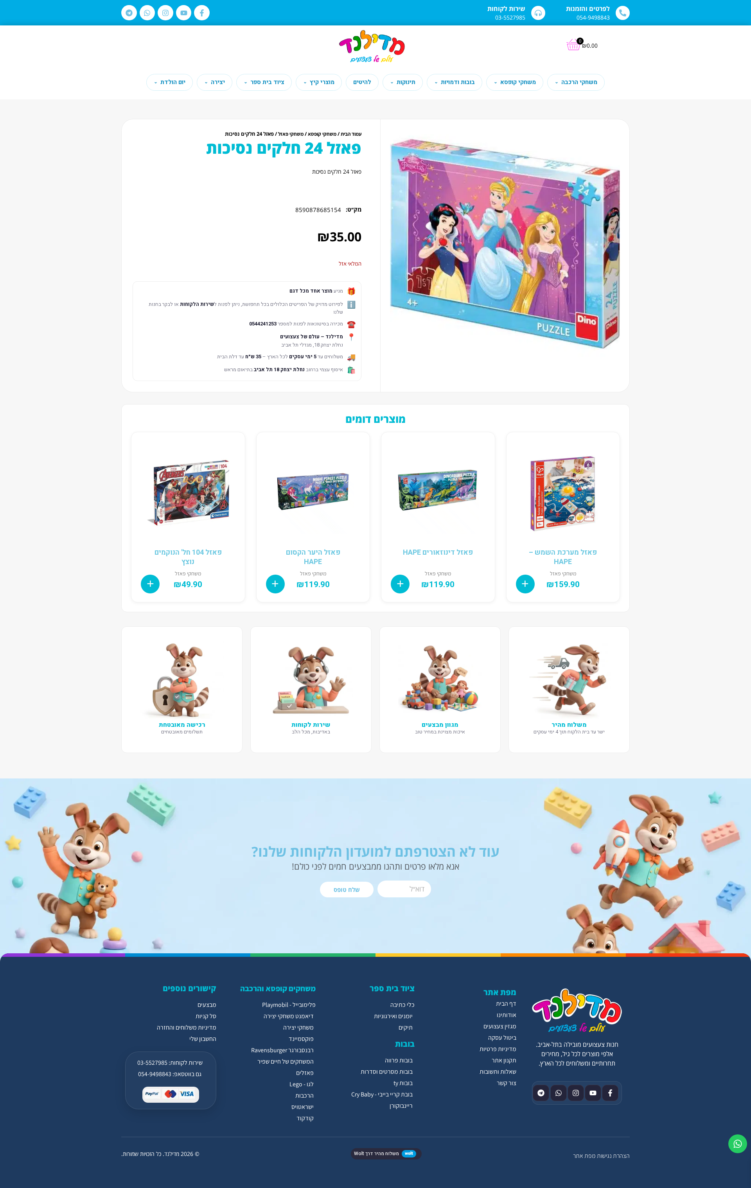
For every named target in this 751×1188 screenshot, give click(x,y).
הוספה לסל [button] (525, 584)
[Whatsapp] (147, 13)
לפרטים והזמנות (588, 8)
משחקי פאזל (291, 134)
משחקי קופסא (322, 134)
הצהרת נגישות (613, 1156)
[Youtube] (184, 13)
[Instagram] (165, 13)
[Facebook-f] (202, 13)
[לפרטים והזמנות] (623, 13)
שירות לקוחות (506, 8)
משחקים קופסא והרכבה (278, 988)
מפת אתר (584, 1156)
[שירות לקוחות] (538, 13)
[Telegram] (129, 13)
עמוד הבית (351, 134)
